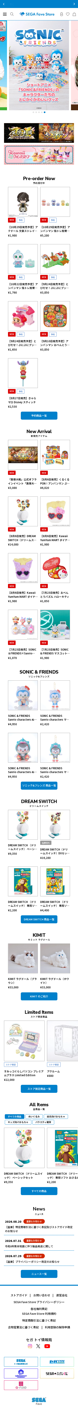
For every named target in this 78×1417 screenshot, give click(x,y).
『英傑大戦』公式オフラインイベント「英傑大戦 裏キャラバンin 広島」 (22, 481)
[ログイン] (61, 14)
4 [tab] (42, 112)
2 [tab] (36, 112)
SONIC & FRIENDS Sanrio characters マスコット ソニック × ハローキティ (54, 718)
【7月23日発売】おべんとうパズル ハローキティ (54, 595)
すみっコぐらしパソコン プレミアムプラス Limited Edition (24, 1073)
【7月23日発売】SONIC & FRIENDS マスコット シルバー (54, 651)
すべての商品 (39, 1191)
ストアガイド (19, 1295)
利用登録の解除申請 (57, 1327)
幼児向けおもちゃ (56, 1116)
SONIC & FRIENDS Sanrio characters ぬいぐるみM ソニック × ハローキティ (22, 718)
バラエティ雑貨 (43, 1122)
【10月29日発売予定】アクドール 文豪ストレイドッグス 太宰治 (23, 229)
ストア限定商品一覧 (39, 1089)
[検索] (12, 14)
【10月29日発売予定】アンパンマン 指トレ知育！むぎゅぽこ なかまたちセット (55, 229)
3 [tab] (39, 112)
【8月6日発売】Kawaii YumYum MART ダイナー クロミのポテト (23, 595)
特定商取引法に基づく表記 (39, 1320)
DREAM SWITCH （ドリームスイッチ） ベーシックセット (22, 847)
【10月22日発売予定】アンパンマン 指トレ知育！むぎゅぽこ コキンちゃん (23, 286)
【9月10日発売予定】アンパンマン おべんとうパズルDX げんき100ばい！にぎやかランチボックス (55, 343)
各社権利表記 (39, 1309)
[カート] (74, 14)
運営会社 (61, 1295)
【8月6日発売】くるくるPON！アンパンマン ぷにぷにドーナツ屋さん (55, 481)
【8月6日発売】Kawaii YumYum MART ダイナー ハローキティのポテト (55, 538)
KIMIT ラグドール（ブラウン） (22, 981)
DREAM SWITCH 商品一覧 (39, 919)
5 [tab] (44, 112)
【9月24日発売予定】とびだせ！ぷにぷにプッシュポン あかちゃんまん (22, 343)
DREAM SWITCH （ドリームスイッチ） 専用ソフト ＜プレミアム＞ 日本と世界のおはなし (55, 904)
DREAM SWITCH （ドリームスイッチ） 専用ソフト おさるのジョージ (22, 904)
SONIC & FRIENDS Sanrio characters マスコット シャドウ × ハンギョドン (54, 770)
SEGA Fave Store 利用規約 (39, 1314)
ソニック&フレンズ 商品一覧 (39, 785)
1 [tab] (33, 112)
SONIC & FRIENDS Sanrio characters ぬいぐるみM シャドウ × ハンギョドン (22, 770)
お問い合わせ (41, 1295)
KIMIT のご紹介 (39, 996)
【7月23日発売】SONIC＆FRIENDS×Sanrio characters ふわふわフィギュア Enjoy (22, 651)
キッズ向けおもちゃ (18, 1122)
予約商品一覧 (39, 415)
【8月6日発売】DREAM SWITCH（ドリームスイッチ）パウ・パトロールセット (22, 538)
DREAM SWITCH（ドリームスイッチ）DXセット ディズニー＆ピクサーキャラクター (55, 851)
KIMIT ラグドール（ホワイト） (54, 981)
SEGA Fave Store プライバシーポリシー (39, 1302)
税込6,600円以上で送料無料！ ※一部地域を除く (39, 4)
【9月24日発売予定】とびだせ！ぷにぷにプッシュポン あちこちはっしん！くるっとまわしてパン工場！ (54, 286)
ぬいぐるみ (34, 1116)
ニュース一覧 (39, 1274)
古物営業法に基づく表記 (23, 1327)
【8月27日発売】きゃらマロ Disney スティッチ (22, 400)
